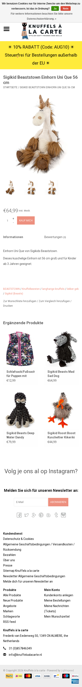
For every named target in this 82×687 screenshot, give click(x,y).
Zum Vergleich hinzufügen (54, 301)
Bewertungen (55, 237)
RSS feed (9, 621)
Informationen (13, 237)
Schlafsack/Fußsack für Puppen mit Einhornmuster (20, 374)
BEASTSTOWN (11, 288)
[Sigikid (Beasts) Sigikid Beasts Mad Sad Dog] (61, 349)
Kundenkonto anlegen (58, 595)
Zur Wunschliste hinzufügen (20, 301)
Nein (65, 8)
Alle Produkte (12, 595)
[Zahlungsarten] (9, 675)
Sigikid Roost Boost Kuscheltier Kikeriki (61, 435)
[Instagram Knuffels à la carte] (63, 515)
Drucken (8, 305)
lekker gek (73, 288)
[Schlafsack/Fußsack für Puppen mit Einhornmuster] (20, 349)
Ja (55, 8)
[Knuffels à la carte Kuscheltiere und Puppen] (47, 28)
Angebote (9, 606)
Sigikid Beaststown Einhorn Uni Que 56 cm (47, 87)
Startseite (10, 87)
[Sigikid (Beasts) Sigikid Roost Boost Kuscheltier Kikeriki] (61, 410)
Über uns (9, 560)
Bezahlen (9, 555)
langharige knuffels (53, 288)
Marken (8, 611)
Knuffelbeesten (31, 288)
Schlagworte (11, 616)
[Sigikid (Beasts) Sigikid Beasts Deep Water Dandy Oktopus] (20, 410)
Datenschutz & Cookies (18, 539)
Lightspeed (67, 670)
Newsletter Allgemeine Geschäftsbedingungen (34, 576)
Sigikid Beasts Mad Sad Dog (61, 374)
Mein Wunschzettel (57, 616)
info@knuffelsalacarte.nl (25, 654)
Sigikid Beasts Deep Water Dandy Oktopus (20, 435)
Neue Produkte (13, 600)
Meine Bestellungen (57, 600)
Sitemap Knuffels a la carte (21, 570)
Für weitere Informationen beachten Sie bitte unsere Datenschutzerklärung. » (42, 16)
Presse (7, 565)
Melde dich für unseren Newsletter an (28, 581)
